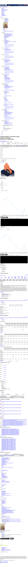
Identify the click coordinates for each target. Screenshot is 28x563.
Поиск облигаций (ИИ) (5, 9)
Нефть (5, 98)
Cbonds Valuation (4, 462)
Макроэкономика (7, 92)
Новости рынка (4, 500)
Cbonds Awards (3, 463)
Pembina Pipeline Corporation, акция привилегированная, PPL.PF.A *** (10, 433)
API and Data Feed (7, 121)
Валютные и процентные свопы (9, 69)
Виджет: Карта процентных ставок (6, 495)
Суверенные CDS (7, 68)
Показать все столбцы (3, 275)
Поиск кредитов (4, 488)
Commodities (6, 99)
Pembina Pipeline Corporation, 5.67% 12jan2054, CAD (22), (9, 449)
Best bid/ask (3, 11)
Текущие (3, 392)
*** (9, 309)
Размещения (3, 474)
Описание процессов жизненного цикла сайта (7, 510)
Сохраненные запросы (7, 113)
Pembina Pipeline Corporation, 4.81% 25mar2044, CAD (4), (9, 446)
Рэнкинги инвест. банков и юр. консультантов (10, 41)
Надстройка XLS (7, 111)
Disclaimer (3, 550)
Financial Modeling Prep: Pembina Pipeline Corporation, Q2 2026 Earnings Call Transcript (10, 401)
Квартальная (3, 319)
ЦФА (5, 38)
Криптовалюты (6, 85)
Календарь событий (7, 74)
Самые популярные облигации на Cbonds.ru (7, 467)
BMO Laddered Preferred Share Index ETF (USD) (6, 455)
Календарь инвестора (7, 79)
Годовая (3, 320)
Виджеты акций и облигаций (8, 114)
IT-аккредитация (4, 513)
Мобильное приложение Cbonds (9, 112)
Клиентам (3, 548)
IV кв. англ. (4, 365)
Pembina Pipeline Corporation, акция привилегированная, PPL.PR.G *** (10, 430)
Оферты (6, 76)
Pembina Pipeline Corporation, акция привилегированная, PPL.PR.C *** (10, 429)
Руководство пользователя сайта (6, 509)
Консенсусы (6, 105)
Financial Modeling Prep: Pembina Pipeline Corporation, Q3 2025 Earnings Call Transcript (10, 407)
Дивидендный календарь (8, 49)
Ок (0, 559)
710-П (2, 485)
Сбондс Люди (3, 15)
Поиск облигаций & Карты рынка (9, 33)
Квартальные (3, 302)
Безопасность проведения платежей (6, 507)
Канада (11, 141)
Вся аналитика (2, 416)
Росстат (6, 93)
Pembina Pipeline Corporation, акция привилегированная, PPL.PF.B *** (10, 434)
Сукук (5, 39)
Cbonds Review (3, 501)
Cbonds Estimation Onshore (5, 461)
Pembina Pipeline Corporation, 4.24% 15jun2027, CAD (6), (9, 441)
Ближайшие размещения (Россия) (9, 35)
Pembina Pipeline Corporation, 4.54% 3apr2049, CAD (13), (9, 442)
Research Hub (6, 19)
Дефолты (6, 75)
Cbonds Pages (6, 42)
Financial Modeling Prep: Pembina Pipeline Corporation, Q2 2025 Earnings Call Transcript (10, 410)
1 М (2, 186)
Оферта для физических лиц (5, 511)
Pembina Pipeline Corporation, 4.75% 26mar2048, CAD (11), (9, 444)
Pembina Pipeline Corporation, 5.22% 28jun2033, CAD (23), (9, 448)
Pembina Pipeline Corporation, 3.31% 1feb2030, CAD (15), (9, 438)
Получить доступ (2, 162)
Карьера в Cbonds (4, 508)
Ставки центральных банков (8, 87)
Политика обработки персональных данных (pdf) (8, 512)
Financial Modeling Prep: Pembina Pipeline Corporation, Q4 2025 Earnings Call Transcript (10, 404)
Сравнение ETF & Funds (8, 60)
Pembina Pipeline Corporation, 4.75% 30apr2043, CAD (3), (9, 445)
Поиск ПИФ (6, 61)
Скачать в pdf (11, 511)
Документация (6, 123)
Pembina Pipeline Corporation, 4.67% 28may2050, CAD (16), (9, 443)
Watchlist (3, 14)
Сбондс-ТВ (3, 13)
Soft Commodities (7, 100)
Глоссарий (6, 21)
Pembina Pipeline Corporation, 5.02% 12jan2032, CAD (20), (9, 447)
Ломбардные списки (7, 40)
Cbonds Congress (9, 517)
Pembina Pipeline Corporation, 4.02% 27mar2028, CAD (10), (9, 440)
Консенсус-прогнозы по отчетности (9, 104)
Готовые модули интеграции (8, 122)
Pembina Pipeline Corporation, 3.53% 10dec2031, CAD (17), (9, 439)
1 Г (2, 188)
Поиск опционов (7, 67)
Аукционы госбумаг (7, 77)
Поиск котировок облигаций (5, 459)
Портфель (3, 8)
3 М (2, 187)
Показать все (2, 313)
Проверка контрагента (7, 116)
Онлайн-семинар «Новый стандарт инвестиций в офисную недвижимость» (11, 520)
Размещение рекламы (4, 547)
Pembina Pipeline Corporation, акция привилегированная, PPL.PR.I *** (10, 431)
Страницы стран (4, 491)
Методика (26, 274)
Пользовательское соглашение (5, 549)
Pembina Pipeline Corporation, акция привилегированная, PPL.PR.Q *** (10, 432)
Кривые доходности (4, 10)
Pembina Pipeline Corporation (3, 141)
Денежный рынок (4, 476)
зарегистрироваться (5, 560)
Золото (2, 12)
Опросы (6, 43)
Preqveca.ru (3, 536)
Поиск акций (6, 48)
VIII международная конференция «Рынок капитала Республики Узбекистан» (11, 521)
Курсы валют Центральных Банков (9, 86)
